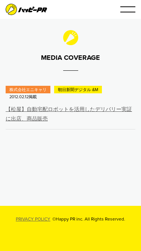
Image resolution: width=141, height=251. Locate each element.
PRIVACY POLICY (33, 219)
